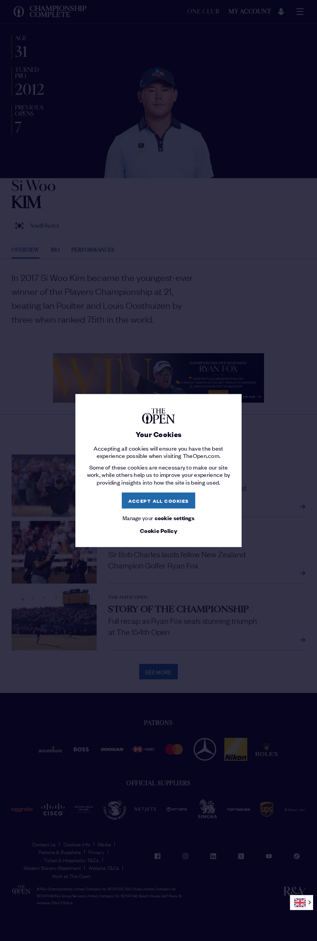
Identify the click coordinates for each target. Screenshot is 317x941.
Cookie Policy (158, 530)
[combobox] (301, 902)
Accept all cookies (158, 500)
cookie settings (175, 518)
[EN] (301, 902)
